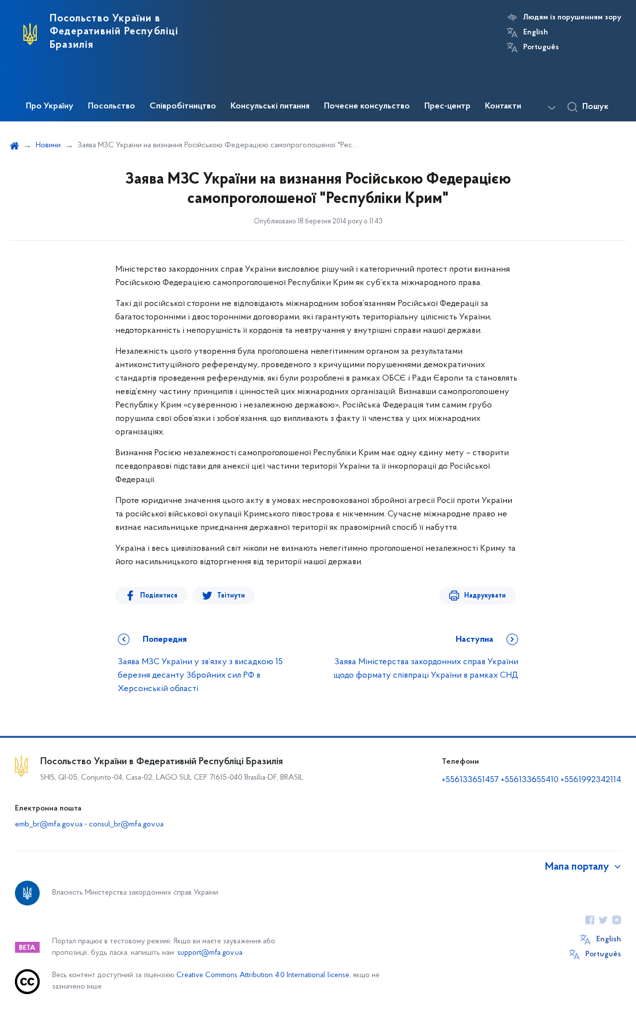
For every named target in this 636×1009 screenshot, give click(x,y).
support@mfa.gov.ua (209, 953)
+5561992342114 (590, 780)
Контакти (503, 106)
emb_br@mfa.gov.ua (48, 824)
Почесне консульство (367, 106)
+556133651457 (470, 780)
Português (541, 47)
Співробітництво (183, 106)
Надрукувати (485, 596)
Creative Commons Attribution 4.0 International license (262, 975)
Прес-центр (447, 106)
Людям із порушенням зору (572, 17)
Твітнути (231, 596)
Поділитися (158, 596)
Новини (48, 145)
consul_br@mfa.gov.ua (126, 824)
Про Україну (50, 106)
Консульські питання (270, 106)
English (535, 32)
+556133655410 (529, 780)
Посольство (111, 106)
